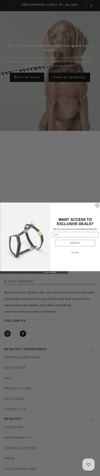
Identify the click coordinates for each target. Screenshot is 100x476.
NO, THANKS (75, 252)
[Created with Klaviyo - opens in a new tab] (50, 272)
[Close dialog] (97, 205)
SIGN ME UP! (75, 243)
